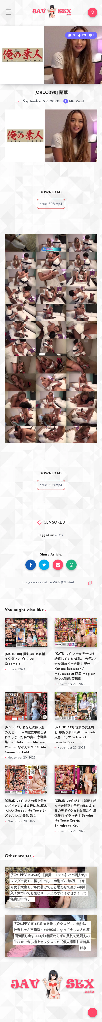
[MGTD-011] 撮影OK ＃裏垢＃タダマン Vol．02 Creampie (25, 659)
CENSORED (54, 523)
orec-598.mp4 (51, 204)
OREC (59, 535)
